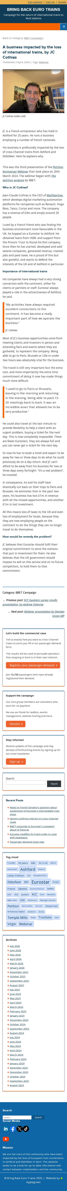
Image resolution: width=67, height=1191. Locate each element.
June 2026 (15, 950)
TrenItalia (45, 917)
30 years (23, 862)
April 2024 (16, 1050)
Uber (57, 917)
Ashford (27, 869)
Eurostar (40, 882)
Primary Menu (63, 26)
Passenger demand (47, 900)
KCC (34, 894)
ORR (22, 900)
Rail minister (27, 906)
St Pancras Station (16, 911)
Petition (13, 906)
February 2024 (18, 1059)
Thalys (33, 917)
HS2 (16, 894)
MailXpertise (55, 195)
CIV (28, 875)
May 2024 (15, 1046)
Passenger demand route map (27, 841)
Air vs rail (43, 863)
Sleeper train (51, 906)
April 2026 (16, 959)
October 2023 (17, 1076)
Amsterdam (12, 869)
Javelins (25, 894)
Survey (41, 912)
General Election (37, 889)
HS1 (9, 894)
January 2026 (17, 967)
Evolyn (56, 882)
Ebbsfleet (14, 882)
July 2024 (15, 1037)
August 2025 (17, 985)
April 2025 (16, 1002)
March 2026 (16, 963)
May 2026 (15, 954)
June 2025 (15, 993)
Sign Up (50, 2)
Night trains (12, 900)
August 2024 (17, 1033)
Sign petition (35, 2)
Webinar (44, 62)
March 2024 (16, 1054)
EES (26, 882)
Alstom (53, 863)
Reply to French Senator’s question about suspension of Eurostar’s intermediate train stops (35, 811)
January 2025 (17, 1015)
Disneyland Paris (40, 875)
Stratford (31, 912)
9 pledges (11, 863)
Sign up (15, 761)
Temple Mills (17, 917)
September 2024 (19, 1028)
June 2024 (15, 1041)
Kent (42, 894)
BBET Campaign (33, 38)
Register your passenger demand (32, 665)
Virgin (11, 924)
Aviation (41, 869)
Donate (62, 2)
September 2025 (19, 980)
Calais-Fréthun (15, 875)
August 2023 (17, 1085)
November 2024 (19, 1020)
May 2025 (15, 998)
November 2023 (19, 1072)
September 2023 (19, 1080)
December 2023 (19, 1067)
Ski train (39, 906)
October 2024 (17, 1024)
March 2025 (16, 1006)
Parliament (32, 900)
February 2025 (18, 1011)
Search (10, 778)
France (11, 888)
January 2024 (17, 1063)
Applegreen (33, 1182)
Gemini (22, 888)
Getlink (50, 888)
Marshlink (51, 894)
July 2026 (15, 946)
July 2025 (15, 989)
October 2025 (17, 976)
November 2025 (19, 972)
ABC (33, 862)
